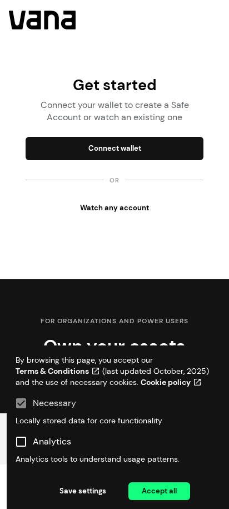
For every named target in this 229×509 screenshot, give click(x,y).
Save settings (82, 491)
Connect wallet (114, 148)
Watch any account (114, 208)
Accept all (159, 491)
